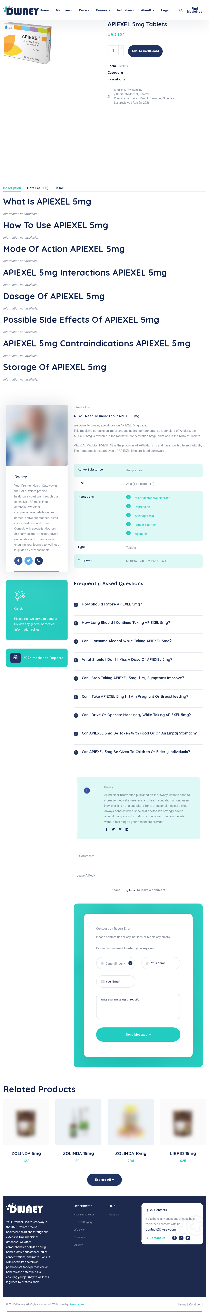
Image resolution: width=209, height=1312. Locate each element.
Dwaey (20, 476)
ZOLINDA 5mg (26, 1153)
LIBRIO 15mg (183, 1153)
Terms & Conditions (190, 1304)
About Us (113, 1214)
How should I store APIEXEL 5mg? (112, 604)
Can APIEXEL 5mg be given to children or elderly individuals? (136, 751)
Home (44, 10)
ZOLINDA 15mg (78, 1153)
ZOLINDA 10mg (130, 1153)
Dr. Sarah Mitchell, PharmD (133, 94)
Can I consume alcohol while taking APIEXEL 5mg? (127, 641)
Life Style (79, 1229)
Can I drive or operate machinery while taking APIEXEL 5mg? (136, 714)
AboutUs (147, 10)
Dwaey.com (76, 1304)
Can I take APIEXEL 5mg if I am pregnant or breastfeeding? (135, 696)
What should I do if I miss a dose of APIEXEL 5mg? (127, 659)
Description (12, 188)
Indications (125, 10)
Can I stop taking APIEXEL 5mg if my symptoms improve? (133, 677)
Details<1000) (37, 188)
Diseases (79, 1237)
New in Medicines (84, 1214)
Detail (58, 188)
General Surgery (83, 1222)
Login (165, 10)
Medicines (64, 10)
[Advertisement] (104, 137)
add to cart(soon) (145, 51)
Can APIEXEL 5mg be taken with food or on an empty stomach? (139, 733)
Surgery (78, 1244)
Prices (84, 10)
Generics (103, 10)
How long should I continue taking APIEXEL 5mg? (126, 622)
